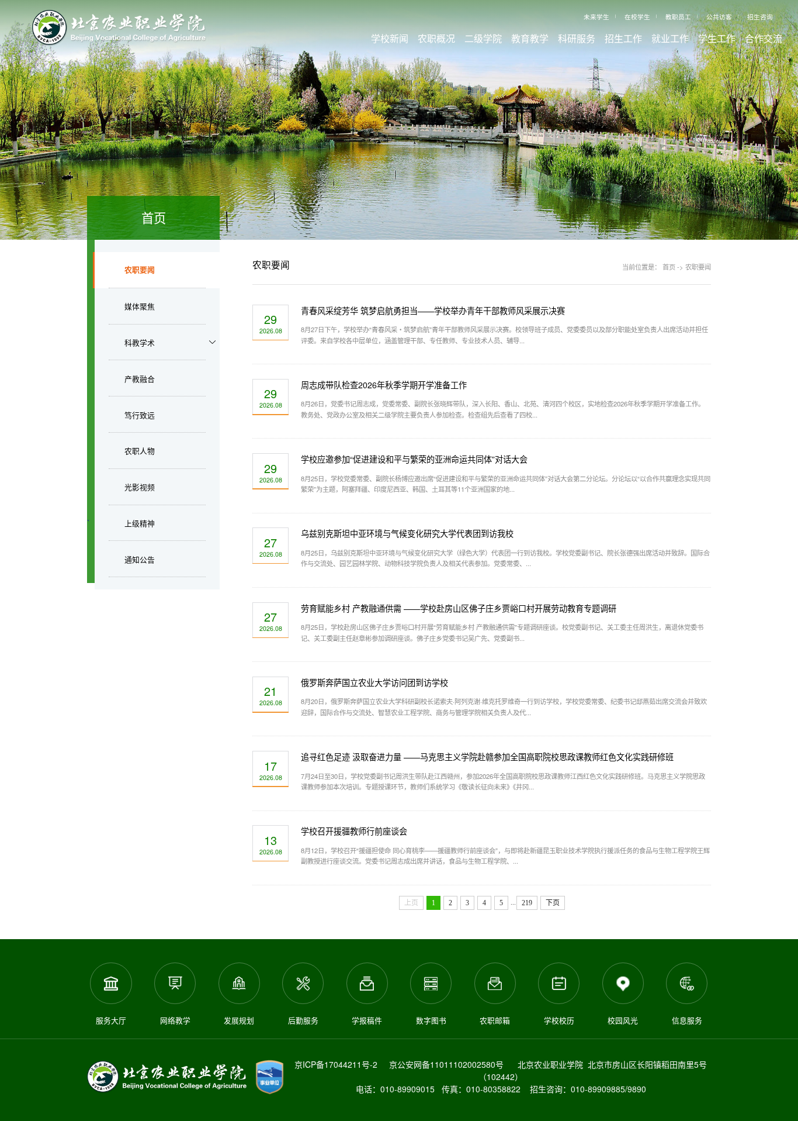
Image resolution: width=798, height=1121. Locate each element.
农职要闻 (139, 269)
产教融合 (139, 378)
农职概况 (436, 38)
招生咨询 (760, 16)
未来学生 (596, 16)
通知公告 (139, 559)
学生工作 (716, 38)
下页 (553, 903)
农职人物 (139, 450)
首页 (668, 266)
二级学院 (483, 38)
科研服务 (576, 38)
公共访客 (719, 16)
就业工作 (670, 38)
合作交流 (763, 38)
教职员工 (678, 16)
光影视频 (139, 486)
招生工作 (623, 38)
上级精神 (139, 523)
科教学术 (139, 342)
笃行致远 (139, 414)
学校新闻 (389, 38)
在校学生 (637, 16)
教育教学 (530, 38)
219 (527, 903)
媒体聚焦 (139, 306)
